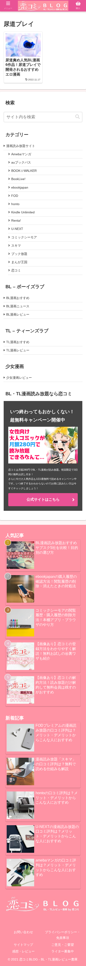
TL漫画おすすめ (17, 342)
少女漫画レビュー (19, 377)
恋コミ (16, 270)
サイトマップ (23, 944)
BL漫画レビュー (17, 314)
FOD (14, 196)
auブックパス (21, 162)
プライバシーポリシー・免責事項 (62, 935)
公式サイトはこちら (43, 499)
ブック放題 (19, 254)
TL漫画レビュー (17, 350)
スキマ (16, 245)
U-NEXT (17, 229)
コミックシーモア (24, 237)
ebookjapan (19, 187)
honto (15, 204)
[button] (77, 116)
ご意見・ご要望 (62, 944)
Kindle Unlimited (23, 212)
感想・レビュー (23, 951)
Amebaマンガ (21, 154)
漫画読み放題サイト (20, 146)
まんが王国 (19, 262)
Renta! (16, 220)
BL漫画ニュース (17, 306)
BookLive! (18, 179)
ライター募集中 (62, 951)
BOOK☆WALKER (24, 170)
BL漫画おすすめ (17, 298)
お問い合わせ (23, 932)
